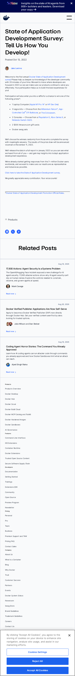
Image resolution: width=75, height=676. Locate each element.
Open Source (10, 497)
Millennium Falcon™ (49, 109)
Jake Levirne (16, 68)
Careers (8, 621)
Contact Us (9, 626)
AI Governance (11, 430)
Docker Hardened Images (15, 420)
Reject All (37, 661)
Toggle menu (69, 17)
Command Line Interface (15, 438)
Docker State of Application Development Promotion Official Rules (35, 193)
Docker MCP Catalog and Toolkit (18, 414)
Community (9, 492)
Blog (7, 565)
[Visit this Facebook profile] (19, 231)
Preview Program (12, 502)
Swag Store (9, 606)
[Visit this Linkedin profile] (7, 231)
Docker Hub (10, 399)
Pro (6, 521)
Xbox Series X (57, 117)
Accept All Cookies (37, 670)
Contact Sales (10, 546)
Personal (8, 516)
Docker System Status (14, 596)
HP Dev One (53, 104)
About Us (9, 554)
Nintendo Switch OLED (22, 120)
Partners (8, 585)
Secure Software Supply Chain (17, 464)
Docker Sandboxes (12, 425)
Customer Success (12, 580)
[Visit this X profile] (13, 231)
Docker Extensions (12, 453)
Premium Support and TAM (16, 536)
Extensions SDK (11, 487)
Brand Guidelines (12, 611)
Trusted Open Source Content (17, 458)
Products (12, 219)
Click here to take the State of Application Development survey (32, 172)
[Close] (69, 635)
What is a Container (13, 560)
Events (8, 590)
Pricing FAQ (9, 541)
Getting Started (11, 477)
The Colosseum (48, 112)
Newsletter (9, 508)
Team (7, 526)
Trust (7, 575)
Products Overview (13, 389)
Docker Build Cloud (12, 409)
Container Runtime (12, 448)
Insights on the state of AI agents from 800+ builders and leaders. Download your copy (43, 6)
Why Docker (10, 570)
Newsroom (9, 601)
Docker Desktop (11, 394)
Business (8, 531)
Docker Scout (10, 404)
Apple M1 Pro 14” (37, 104)
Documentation (11, 472)
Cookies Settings (37, 652)
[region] (37, 653)
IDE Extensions (11, 443)
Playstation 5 (44, 117)
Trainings (8, 482)
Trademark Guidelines (13, 616)
